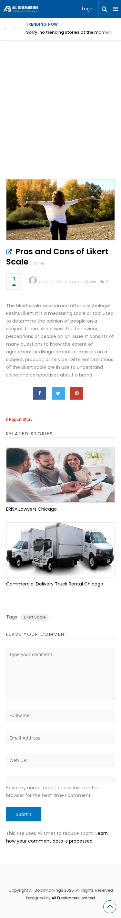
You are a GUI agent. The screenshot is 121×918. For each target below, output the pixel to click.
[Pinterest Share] (76, 393)
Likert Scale (34, 617)
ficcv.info (37, 263)
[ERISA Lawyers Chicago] (60, 475)
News (91, 281)
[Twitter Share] (58, 393)
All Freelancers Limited (73, 898)
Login (88, 8)
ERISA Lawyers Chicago (31, 509)
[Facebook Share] (39, 393)
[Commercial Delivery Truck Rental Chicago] (60, 550)
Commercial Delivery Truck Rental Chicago (54, 584)
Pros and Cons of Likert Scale (57, 256)
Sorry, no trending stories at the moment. (70, 32)
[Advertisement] (60, 116)
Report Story (21, 419)
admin (45, 281)
